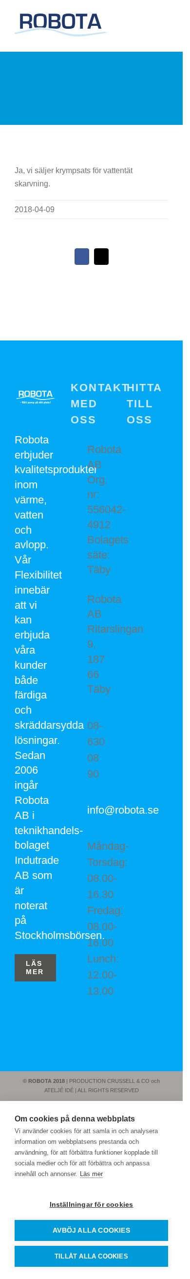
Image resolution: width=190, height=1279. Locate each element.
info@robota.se (99, 810)
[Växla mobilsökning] (147, 27)
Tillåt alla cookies (91, 1256)
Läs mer (91, 1174)
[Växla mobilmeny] (164, 27)
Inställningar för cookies (91, 1204)
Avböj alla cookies (91, 1230)
